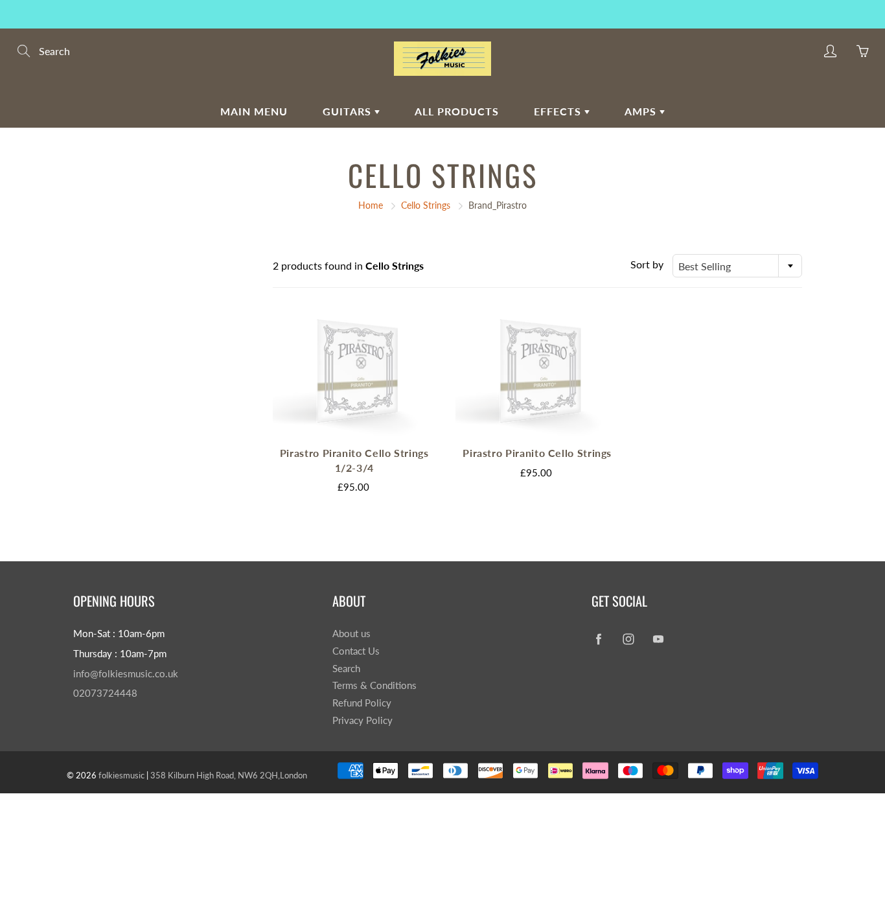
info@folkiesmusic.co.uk (125, 673)
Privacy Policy (362, 720)
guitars (348, 111)
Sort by (646, 264)
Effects (559, 111)
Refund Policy (361, 702)
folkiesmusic (121, 775)
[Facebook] (598, 638)
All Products (457, 111)
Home (370, 205)
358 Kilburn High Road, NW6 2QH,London (228, 775)
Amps (642, 111)
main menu (254, 111)
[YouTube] (658, 638)
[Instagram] (628, 638)
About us (351, 633)
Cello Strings (425, 205)
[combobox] (737, 265)
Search (346, 668)
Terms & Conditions (374, 685)
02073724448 (105, 693)
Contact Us (356, 651)
